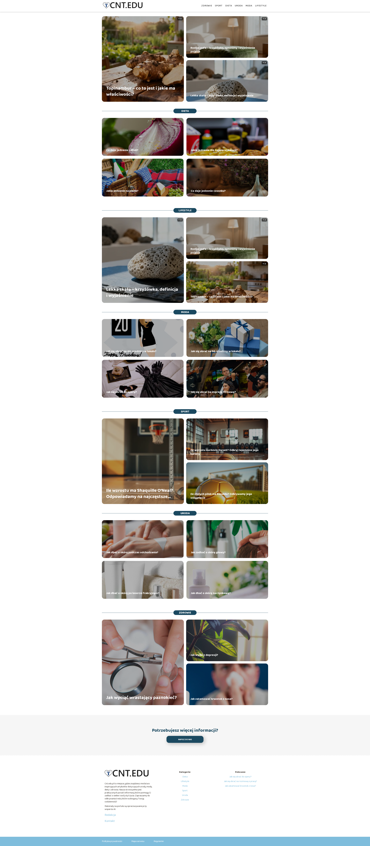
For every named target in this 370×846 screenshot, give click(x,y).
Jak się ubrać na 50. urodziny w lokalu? (216, 351)
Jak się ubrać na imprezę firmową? (213, 392)
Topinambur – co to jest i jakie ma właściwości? (140, 91)
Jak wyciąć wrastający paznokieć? (141, 698)
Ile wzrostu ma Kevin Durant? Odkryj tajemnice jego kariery (224, 452)
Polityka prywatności (112, 841)
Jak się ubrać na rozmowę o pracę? (240, 781)
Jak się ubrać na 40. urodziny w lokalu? (131, 351)
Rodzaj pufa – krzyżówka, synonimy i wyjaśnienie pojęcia (222, 49)
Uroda (239, 6)
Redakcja (110, 815)
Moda (249, 6)
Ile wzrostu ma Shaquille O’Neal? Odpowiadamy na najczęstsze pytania (139, 494)
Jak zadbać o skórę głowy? (208, 552)
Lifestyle (261, 6)
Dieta (228, 6)
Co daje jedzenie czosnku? (208, 191)
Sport (218, 6)
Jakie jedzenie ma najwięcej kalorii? (214, 150)
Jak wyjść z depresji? (204, 655)
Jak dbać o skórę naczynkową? (211, 593)
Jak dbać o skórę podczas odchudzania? (132, 552)
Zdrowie (206, 6)
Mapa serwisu (137, 841)
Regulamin (159, 841)
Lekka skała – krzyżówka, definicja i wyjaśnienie (222, 95)
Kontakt (110, 821)
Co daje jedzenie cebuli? (122, 150)
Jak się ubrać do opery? (121, 392)
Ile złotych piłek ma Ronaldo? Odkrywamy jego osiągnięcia (221, 496)
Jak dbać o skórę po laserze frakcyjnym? (132, 593)
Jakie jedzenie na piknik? (122, 191)
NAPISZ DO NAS (185, 739)
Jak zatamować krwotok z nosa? (211, 699)
